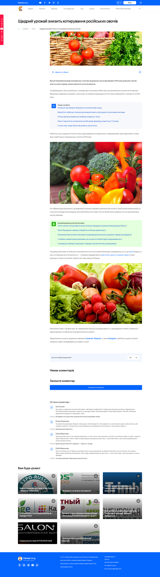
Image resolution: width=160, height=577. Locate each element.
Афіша (30, 9)
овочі (131, 252)
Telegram (97, 338)
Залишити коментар (96, 387)
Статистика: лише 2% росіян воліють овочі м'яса (77, 126)
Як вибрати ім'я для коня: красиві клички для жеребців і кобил (78, 417)
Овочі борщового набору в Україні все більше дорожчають (82, 230)
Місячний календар (123, 9)
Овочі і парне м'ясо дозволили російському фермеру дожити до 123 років (88, 121)
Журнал (54, 9)
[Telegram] (49, 2)
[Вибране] (140, 2)
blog (23, 3)
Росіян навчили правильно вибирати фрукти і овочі (79, 117)
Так (130, 357)
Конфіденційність (109, 557)
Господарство (69, 9)
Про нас (106, 559)
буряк (126, 255)
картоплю (105, 255)
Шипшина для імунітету (64, 429)
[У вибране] (53, 476)
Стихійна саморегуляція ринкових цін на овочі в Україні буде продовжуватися (90, 239)
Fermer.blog (20, 8)
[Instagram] (54, 2)
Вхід (130, 3)
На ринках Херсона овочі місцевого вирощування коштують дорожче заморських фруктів (95, 235)
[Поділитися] (140, 72)
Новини (42, 9)
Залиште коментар (62, 381)
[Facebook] (45, 2)
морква (120, 255)
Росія (34, 29)
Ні (136, 357)
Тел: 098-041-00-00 (110, 565)
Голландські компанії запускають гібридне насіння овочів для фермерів (87, 244)
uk (120, 3)
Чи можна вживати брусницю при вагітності (71, 458)
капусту (113, 255)
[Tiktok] (58, 2)
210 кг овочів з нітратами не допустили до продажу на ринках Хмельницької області (92, 226)
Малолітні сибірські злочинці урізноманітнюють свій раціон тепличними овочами (91, 112)
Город (91, 9)
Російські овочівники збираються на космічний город (80, 108)
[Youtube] (40, 2)
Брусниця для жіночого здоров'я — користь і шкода (74, 444)
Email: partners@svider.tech (112, 569)
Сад (81, 9)
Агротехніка (105, 9)
